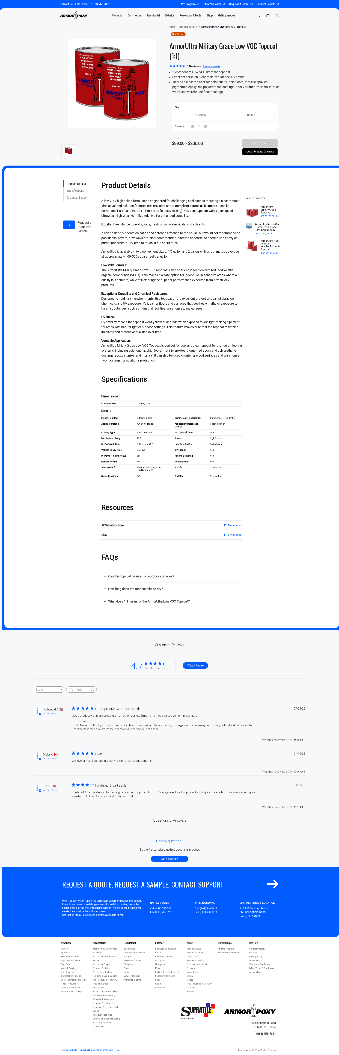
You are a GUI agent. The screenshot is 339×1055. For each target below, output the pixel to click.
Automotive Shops (101, 964)
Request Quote (194, 949)
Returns (253, 952)
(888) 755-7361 (164, 908)
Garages (128, 956)
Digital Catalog (193, 956)
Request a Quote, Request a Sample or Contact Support (87, 1050)
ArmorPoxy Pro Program (229, 952)
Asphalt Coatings (69, 968)
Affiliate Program (226, 949)
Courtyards (160, 960)
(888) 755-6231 (164, 912)
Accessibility (255, 972)
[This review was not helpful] (301, 772)
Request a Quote (239, 4)
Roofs (126, 972)
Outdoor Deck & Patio (71, 976)
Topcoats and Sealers (71, 960)
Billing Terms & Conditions (261, 968)
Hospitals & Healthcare (103, 1003)
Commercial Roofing (102, 972)
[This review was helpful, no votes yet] (295, 740)
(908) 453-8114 (208, 912)
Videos (190, 980)
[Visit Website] (198, 1010)
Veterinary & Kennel (102, 1022)
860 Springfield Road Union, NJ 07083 (263, 1024)
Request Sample (266, 4)
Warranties (254, 960)
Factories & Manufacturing (105, 976)
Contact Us (66, 4)
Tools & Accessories (70, 987)
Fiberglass (128, 964)
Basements (129, 949)
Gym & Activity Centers (103, 999)
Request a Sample (195, 952)
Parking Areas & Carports (167, 972)
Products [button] (117, 15)
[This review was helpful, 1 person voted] (295, 807)
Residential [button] (153, 15)
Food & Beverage (100, 984)
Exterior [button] (169, 15)
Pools (126, 968)
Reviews (191, 991)
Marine (96, 1011)
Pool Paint (65, 964)
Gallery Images (226, 15)
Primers (64, 949)
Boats (158, 952)
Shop (210, 15)
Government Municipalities (105, 991)
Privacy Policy (255, 956)
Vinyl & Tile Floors (132, 976)
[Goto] (272, 884)
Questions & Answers (169, 820)
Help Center (81, 4)
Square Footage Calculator (260, 151)
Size (177, 107)
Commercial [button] (134, 15)
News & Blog (192, 972)
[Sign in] (277, 15)
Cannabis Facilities (101, 968)
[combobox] (49, 689)
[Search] (258, 15)
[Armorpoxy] (250, 1010)
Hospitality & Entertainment (105, 1007)
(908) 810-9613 (208, 908)
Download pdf (235, 525)
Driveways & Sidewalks (134, 952)
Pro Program (188, 4)
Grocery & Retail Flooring (104, 995)
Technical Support (77, 197)
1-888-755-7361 (100, 4)
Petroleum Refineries (102, 1015)
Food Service (99, 987)
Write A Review (195, 665)
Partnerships (225, 943)
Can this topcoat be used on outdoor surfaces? (141, 576)
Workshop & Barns (132, 980)
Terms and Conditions (259, 964)
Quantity (179, 126)
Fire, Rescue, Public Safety (105, 980)
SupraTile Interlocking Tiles (73, 980)
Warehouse (98, 1026)
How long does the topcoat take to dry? (135, 589)
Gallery (190, 976)
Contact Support (256, 949)
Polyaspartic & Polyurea (72, 956)
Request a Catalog (195, 960)
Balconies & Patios (164, 956)
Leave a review (211, 66)
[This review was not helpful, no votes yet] (301, 740)
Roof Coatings (68, 972)
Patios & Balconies (132, 960)
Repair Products (68, 984)
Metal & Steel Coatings (71, 991)
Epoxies (65, 952)
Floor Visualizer (213, 4)
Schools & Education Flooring (106, 1019)
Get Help (253, 943)
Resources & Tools (190, 15)
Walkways (160, 987)
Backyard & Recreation (166, 949)
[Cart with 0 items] (268, 15)
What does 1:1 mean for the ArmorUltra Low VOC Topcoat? (149, 601)
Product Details (76, 184)
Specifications (75, 190)
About (190, 943)
